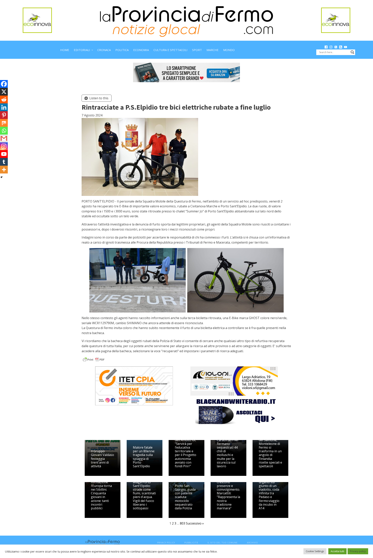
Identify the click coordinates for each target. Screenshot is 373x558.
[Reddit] (4, 99)
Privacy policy (358, 551)
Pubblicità (191, 542)
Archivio (252, 542)
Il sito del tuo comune (222, 542)
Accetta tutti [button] (337, 551)
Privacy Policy (166, 542)
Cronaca (104, 50)
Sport (197, 50)
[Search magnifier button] (352, 52)
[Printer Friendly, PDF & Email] (94, 359)
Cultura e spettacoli (170, 50)
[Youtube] (4, 154)
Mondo (229, 50)
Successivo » (195, 523)
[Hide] (1, 177)
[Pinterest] (4, 115)
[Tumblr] (4, 162)
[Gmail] (4, 138)
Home (64, 50)
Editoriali (82, 50)
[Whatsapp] (4, 131)
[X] (4, 92)
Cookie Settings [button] (315, 551)
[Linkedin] (4, 107)
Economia (141, 50)
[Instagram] (4, 146)
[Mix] (4, 123)
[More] (4, 169)
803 (182, 523)
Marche (213, 50)
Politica (122, 50)
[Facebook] (4, 84)
